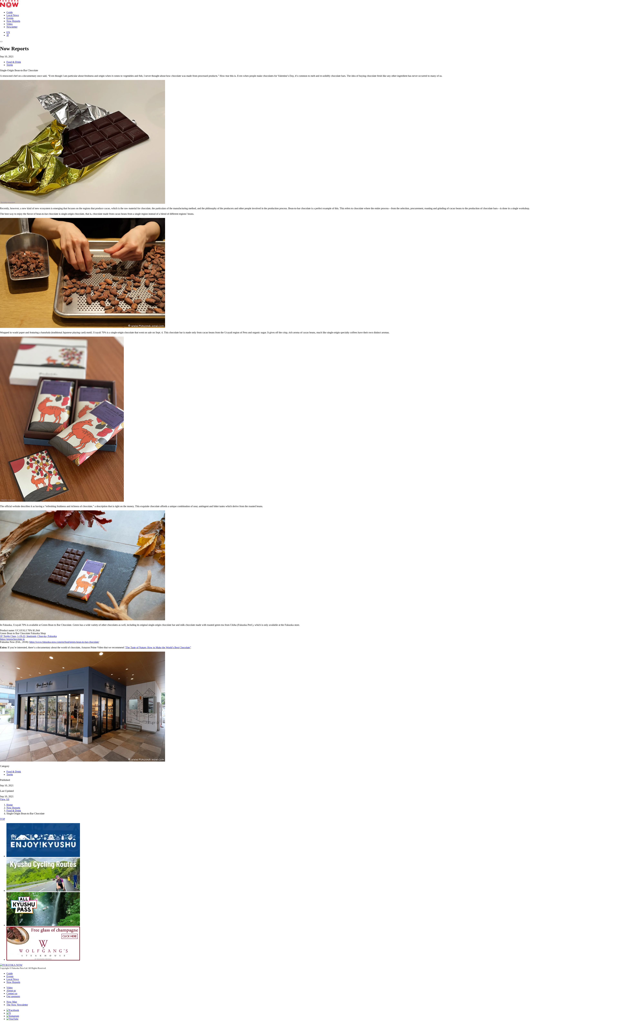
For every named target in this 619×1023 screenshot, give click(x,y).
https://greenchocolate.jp (12, 639)
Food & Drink (13, 62)
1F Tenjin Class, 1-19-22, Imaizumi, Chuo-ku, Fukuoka (28, 636)
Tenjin (9, 65)
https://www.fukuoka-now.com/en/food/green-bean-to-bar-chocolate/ (64, 642)
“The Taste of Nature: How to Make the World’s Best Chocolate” (158, 647)
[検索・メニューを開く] (1, 41)
